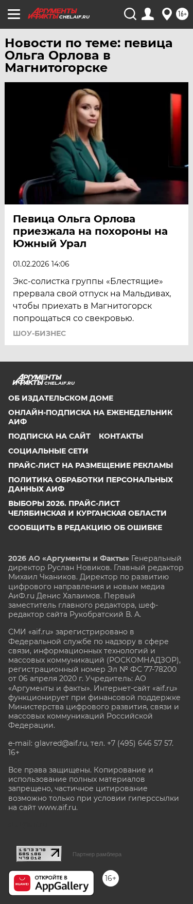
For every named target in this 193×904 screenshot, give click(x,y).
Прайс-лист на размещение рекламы (90, 465)
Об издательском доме (60, 398)
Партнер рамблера (97, 854)
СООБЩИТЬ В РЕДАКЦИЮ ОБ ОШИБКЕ (85, 527)
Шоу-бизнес (39, 333)
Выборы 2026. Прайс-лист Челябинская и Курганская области (87, 508)
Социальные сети (48, 451)
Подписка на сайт (49, 436)
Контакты (121, 436)
